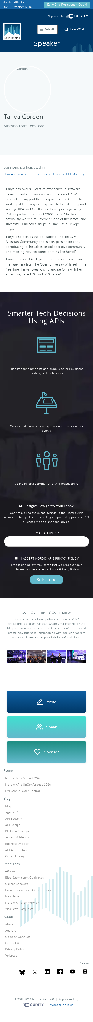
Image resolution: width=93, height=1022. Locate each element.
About (9, 924)
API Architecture (16, 850)
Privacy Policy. (69, 569)
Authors (10, 930)
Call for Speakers (17, 884)
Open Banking (15, 856)
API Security (13, 819)
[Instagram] (85, 972)
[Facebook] (59, 972)
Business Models (17, 844)
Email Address (46, 533)
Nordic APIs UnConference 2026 (28, 784)
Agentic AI (12, 812)
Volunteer (11, 955)
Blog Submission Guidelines (24, 878)
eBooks (10, 871)
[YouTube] (72, 972)
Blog (8, 806)
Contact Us (13, 943)
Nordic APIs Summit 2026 (23, 778)
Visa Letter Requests (19, 909)
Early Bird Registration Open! (67, 4)
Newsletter (12, 896)
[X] (22, 972)
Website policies (61, 1004)
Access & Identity (17, 837)
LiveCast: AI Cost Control (22, 791)
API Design (12, 825)
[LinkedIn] (47, 972)
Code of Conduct (17, 937)
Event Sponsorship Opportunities (28, 890)
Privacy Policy (15, 949)
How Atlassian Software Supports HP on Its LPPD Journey (44, 174)
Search (76, 29)
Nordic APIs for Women (22, 903)
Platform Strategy (17, 831)
